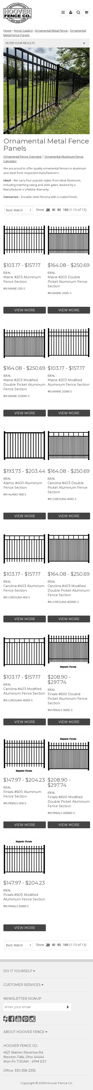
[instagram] (32, 1018)
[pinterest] (25, 1018)
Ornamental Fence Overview (22, 157)
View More (24, 310)
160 (65, 209)
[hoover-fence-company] (5, 1018)
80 (59, 209)
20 (48, 209)
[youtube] (18, 1018)
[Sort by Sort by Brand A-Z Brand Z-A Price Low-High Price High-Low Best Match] (19, 209)
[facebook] (11, 1018)
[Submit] (68, 1007)
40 (53, 209)
